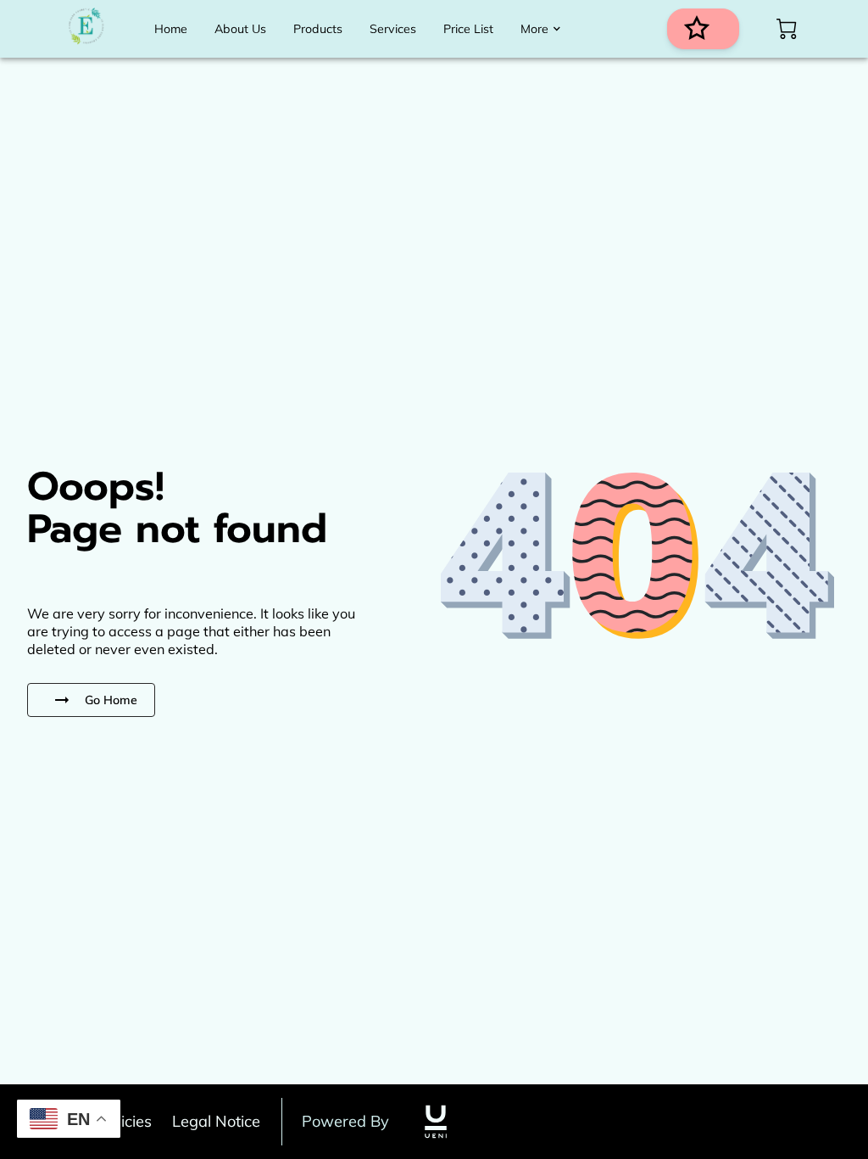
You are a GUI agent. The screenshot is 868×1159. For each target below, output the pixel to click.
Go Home (111, 700)
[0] (786, 29)
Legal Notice (216, 1121)
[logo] (435, 1122)
